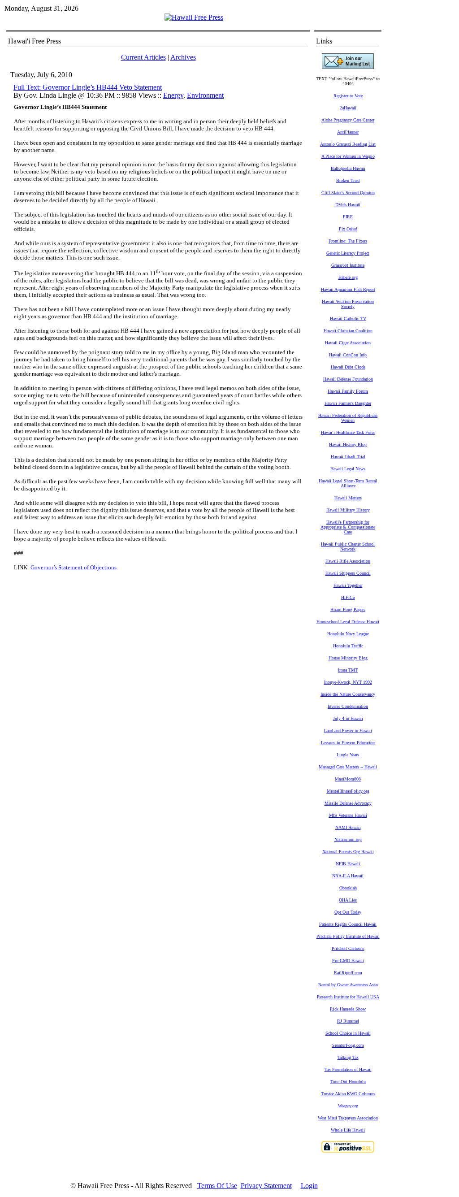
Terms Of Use (217, 1185)
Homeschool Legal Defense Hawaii (347, 621)
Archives (183, 57)
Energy (173, 95)
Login (309, 1185)
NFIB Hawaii (348, 863)
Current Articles (143, 57)
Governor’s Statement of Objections (73, 567)
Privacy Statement (266, 1185)
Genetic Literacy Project (347, 253)
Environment (205, 95)
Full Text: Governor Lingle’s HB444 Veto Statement (87, 87)
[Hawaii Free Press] (194, 17)
